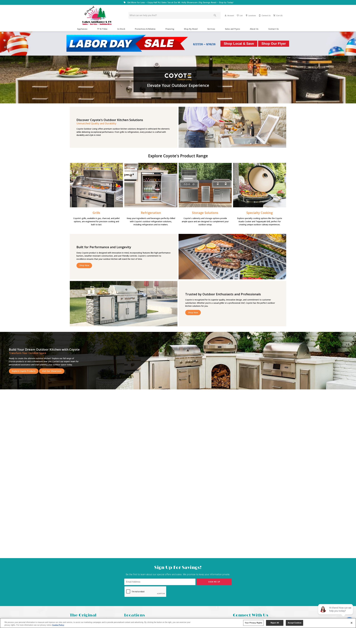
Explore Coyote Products (23, 371)
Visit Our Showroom (51, 371)
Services (211, 29)
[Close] (351, 623)
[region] (178, 623)
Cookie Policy (58, 625)
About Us (254, 29)
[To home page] (97, 15)
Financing (169, 29)
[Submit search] (215, 15)
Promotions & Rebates (145, 29)
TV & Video (102, 29)
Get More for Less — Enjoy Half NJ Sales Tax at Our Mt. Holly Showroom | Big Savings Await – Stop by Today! (180, 2)
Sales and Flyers (232, 29)
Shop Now (84, 265)
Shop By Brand (190, 29)
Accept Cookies (294, 623)
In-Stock (121, 29)
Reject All (275, 623)
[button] (225, 15)
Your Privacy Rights (253, 623)
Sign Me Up (214, 582)
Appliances (82, 29)
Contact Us (273, 29)
